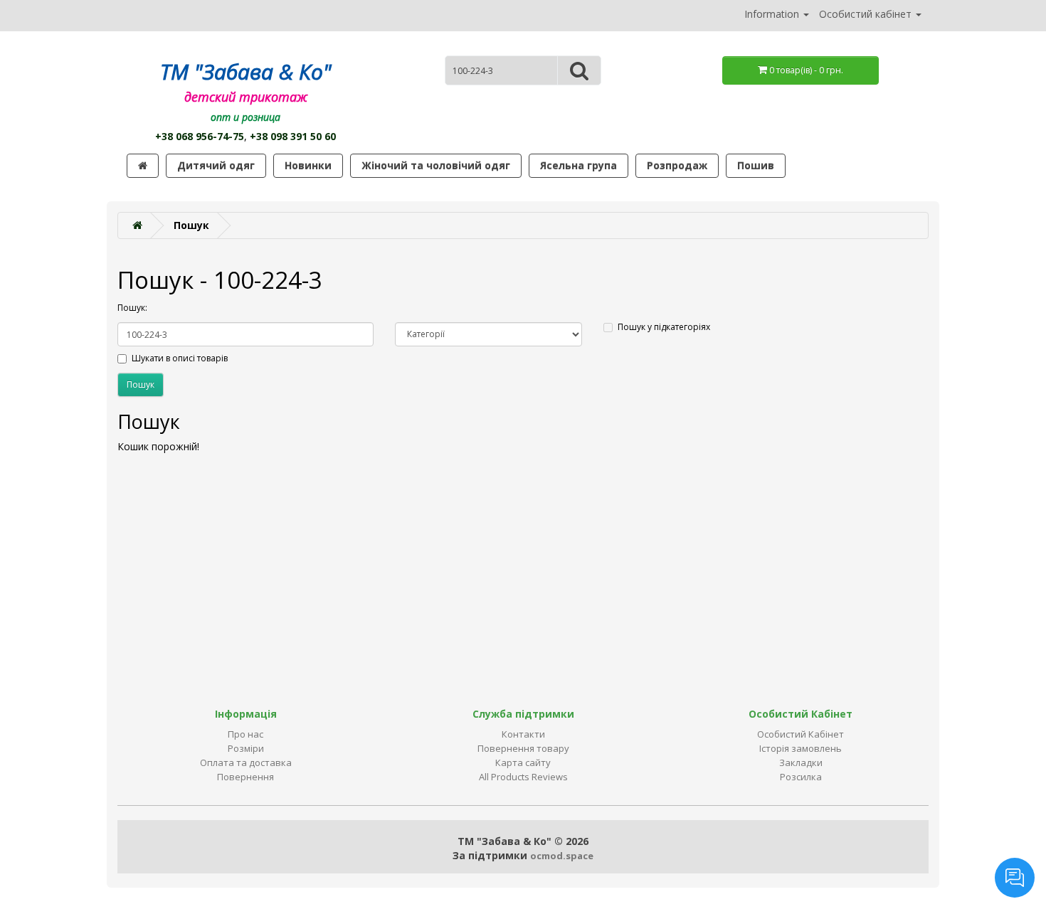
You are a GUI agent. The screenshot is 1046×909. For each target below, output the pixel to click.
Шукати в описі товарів (180, 358)
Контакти (523, 734)
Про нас (245, 734)
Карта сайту (523, 762)
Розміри (246, 748)
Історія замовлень (800, 748)
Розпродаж (677, 165)
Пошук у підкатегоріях (664, 327)
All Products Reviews (523, 776)
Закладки (801, 762)
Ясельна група (578, 165)
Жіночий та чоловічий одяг (435, 165)
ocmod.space (561, 855)
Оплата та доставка (246, 762)
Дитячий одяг (216, 165)
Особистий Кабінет (800, 734)
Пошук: (132, 308)
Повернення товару (523, 748)
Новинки (308, 165)
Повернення (245, 776)
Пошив (755, 165)
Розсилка (801, 776)
